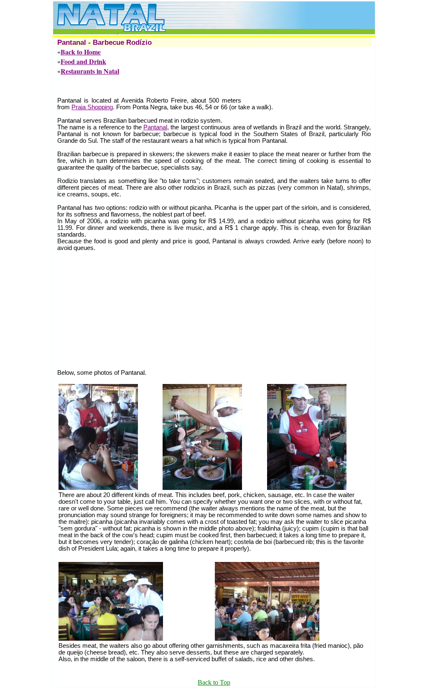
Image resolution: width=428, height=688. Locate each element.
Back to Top (214, 682)
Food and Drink (83, 61)
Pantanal (155, 127)
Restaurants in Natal (90, 71)
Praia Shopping (92, 107)
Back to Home (81, 52)
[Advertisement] (209, 86)
